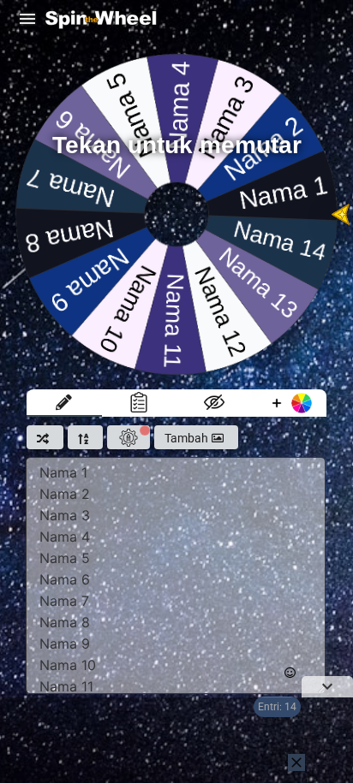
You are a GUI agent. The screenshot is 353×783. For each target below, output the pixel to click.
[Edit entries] (64, 403)
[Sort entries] (85, 437)
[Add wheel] (289, 403)
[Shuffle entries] (45, 437)
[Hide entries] (214, 403)
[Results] (139, 403)
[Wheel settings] (128, 437)
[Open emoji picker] (290, 673)
